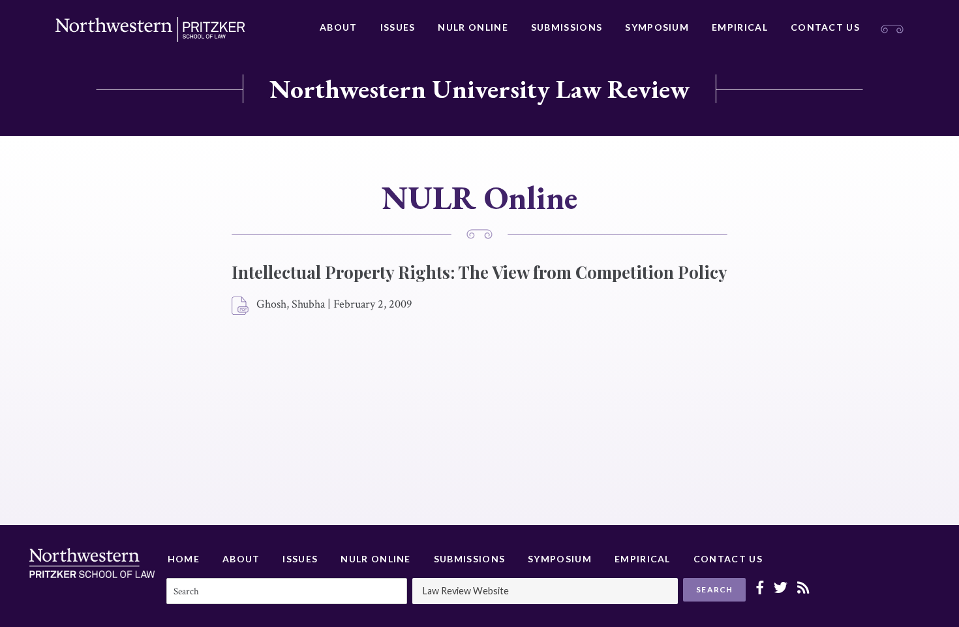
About (339, 27)
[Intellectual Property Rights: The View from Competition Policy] (241, 306)
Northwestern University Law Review (479, 88)
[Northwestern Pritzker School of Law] (150, 29)
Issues (398, 27)
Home (184, 558)
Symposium (657, 27)
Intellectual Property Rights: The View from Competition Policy (479, 272)
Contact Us (825, 27)
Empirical (740, 27)
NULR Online (473, 27)
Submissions (566, 27)
